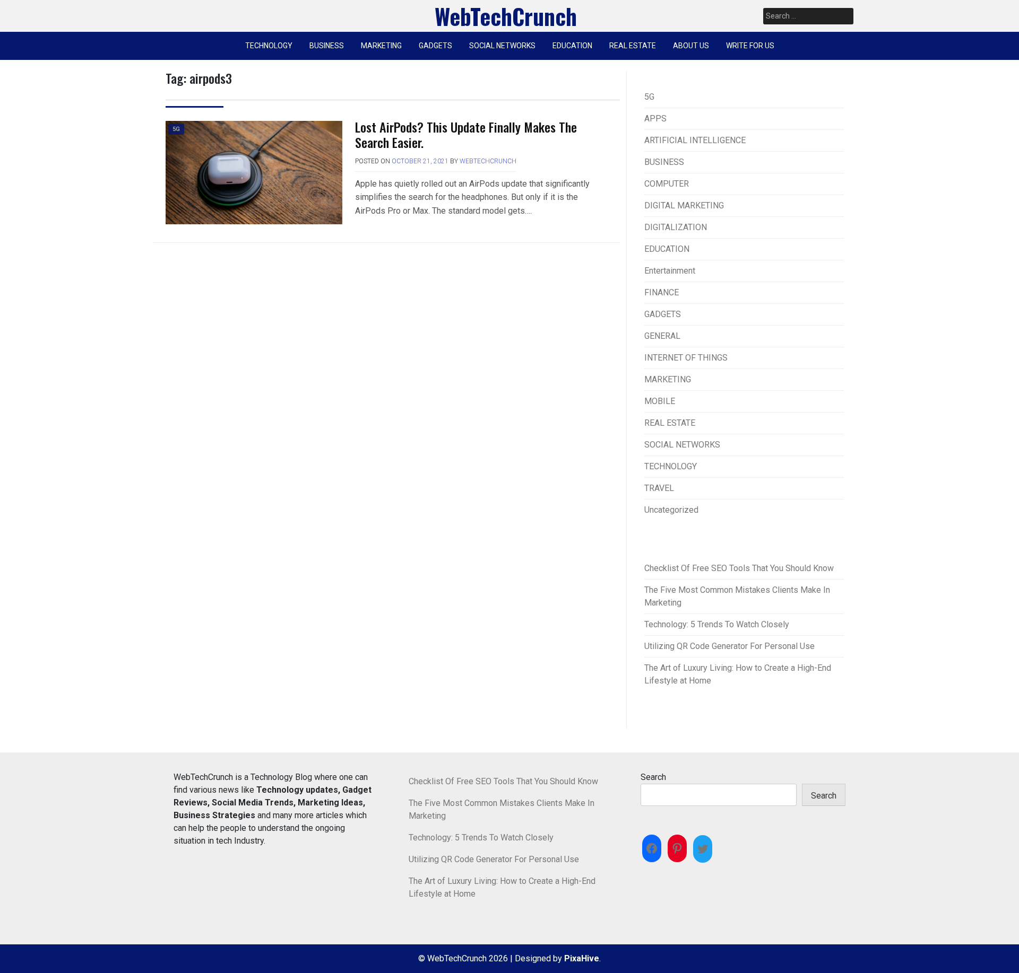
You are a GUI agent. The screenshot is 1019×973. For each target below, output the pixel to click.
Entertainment (669, 271)
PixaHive (581, 958)
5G (176, 129)
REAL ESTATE (632, 45)
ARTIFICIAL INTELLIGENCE (695, 140)
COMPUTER (666, 184)
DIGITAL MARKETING (684, 205)
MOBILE (659, 401)
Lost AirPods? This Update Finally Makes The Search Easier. (466, 134)
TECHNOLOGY (268, 45)
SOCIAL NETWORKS (502, 45)
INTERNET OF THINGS (686, 358)
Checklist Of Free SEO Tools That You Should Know (739, 568)
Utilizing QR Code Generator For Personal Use (729, 646)
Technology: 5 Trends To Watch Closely (716, 624)
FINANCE (661, 292)
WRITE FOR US (750, 45)
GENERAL (662, 336)
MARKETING (381, 45)
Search (653, 777)
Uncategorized (671, 510)
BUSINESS (326, 45)
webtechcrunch (488, 161)
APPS (655, 118)
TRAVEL (659, 488)
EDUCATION (572, 45)
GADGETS (435, 45)
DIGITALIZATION (675, 227)
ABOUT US (691, 45)
